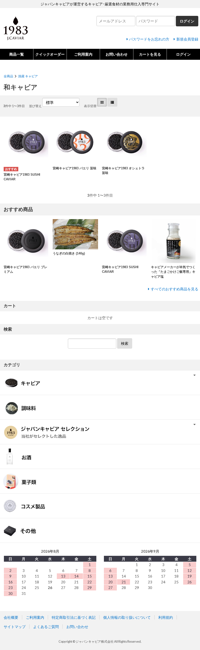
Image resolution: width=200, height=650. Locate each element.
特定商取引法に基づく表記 (74, 617)
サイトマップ (15, 626)
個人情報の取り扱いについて (127, 617)
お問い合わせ (117, 54)
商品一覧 (16, 54)
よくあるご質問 (46, 626)
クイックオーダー (50, 54)
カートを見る (150, 54)
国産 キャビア (28, 76)
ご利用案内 (83, 54)
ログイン (183, 54)
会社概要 (11, 617)
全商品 (8, 76)
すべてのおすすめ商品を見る (174, 289)
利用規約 (165, 617)
